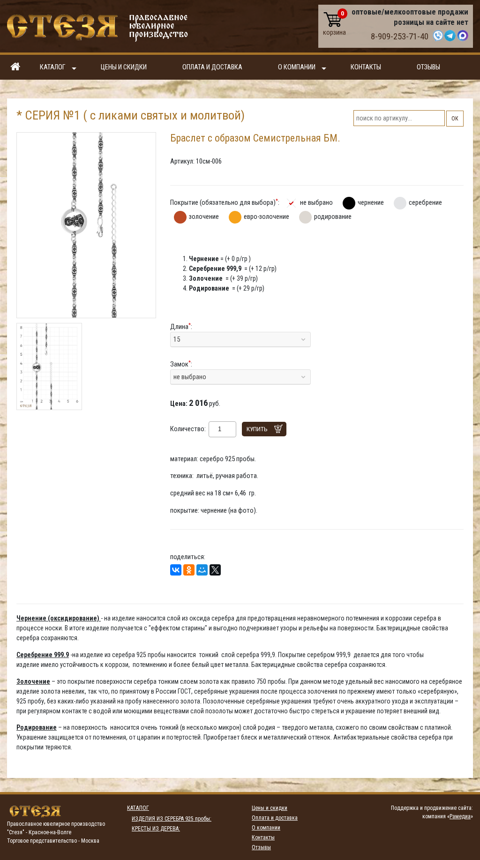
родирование (333, 216)
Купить (257, 429)
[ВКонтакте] (175, 570)
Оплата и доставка (212, 67)
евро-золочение (266, 216)
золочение (204, 216)
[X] (215, 570)
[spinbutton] (219, 429)
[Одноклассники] (189, 570)
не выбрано (316, 202)
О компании (296, 67)
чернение (371, 202)
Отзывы (428, 67)
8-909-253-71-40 (399, 36)
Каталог (53, 67)
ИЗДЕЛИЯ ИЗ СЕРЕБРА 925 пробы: (171, 818)
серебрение (425, 202)
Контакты (366, 67)
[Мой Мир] (202, 570)
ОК (454, 118)
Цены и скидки (124, 67)
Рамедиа (460, 816)
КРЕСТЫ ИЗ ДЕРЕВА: (156, 828)
